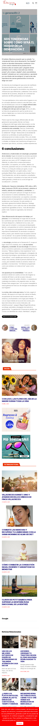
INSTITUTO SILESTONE (9, 316)
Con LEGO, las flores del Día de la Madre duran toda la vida (19, 400)
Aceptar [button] (19, 723)
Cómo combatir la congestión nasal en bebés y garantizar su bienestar (18, 567)
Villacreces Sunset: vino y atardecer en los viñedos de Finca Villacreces (17, 497)
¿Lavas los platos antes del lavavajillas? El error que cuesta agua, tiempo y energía (10, 699)
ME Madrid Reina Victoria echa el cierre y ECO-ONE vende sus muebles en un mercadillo (28, 699)
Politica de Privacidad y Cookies (26, 720)
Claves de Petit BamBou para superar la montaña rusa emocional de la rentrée (17, 602)
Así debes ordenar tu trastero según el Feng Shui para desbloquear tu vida (28, 656)
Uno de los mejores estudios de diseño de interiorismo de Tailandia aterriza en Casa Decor (10, 658)
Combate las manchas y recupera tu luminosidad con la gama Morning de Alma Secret (19, 532)
